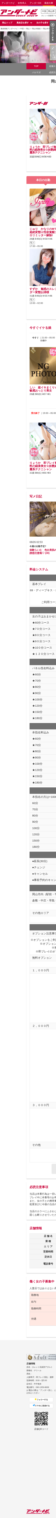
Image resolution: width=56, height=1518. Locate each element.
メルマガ (36, 72)
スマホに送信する (42, 1406)
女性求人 (22, 3)
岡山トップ (7, 22)
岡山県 (51, 11)
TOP (36, 66)
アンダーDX (35, 3)
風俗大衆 (48, 3)
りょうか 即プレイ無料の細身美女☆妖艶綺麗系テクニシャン (43, 149)
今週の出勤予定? (38, 546)
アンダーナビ (8, 3)
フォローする (42, 1400)
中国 (44, 11)
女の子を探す (42, 22)
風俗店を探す (23, 22)
